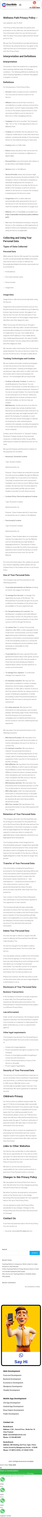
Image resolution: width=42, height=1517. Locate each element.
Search (4, 1249)
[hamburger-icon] (20, 5)
